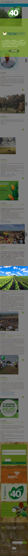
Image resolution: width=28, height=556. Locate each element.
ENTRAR (14, 51)
